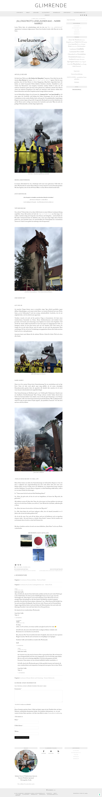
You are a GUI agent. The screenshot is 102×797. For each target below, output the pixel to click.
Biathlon (83, 39)
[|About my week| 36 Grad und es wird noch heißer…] (38, 540)
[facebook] (82, 15)
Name (17, 719)
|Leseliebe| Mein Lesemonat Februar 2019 (50, 570)
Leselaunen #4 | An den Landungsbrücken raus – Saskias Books (36, 584)
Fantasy (85, 42)
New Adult (80, 52)
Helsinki (69, 44)
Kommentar (18, 689)
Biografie (68, 42)
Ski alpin (77, 59)
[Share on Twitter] (19, 565)
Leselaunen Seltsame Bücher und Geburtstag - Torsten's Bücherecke (37, 678)
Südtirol (77, 62)
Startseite (20, 12)
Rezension (72, 56)
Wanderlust (56, 12)
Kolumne (83, 44)
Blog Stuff (72, 42)
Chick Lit (78, 42)
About (28, 12)
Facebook (51, 790)
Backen (80, 40)
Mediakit (47, 15)
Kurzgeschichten (74, 46)
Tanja (16, 588)
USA (71, 64)
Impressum (77, 71)
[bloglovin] (84, 15)
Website (17, 731)
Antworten (19, 617)
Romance (83, 57)
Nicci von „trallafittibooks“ (55, 27)
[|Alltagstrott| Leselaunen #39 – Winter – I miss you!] (38, 555)
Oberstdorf (71, 54)
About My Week (73, 40)
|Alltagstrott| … (26, 547)
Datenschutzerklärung (76, 74)
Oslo (76, 54)
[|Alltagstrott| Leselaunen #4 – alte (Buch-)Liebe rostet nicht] (26, 540)
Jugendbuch (75, 44)
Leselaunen (19, 567)
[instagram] (80, 15)
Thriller (80, 61)
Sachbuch (72, 59)
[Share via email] (15, 565)
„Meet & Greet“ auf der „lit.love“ (41, 80)
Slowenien (82, 59)
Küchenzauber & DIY (79, 12)
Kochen (79, 44)
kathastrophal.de (40, 793)
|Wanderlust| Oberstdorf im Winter (25, 570)
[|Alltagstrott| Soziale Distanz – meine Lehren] (51, 540)
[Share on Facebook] (17, 565)
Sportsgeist (67, 12)
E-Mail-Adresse (19, 725)
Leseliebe (36, 12)
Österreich (78, 66)
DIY (82, 42)
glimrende (51, 5)
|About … (38, 547)
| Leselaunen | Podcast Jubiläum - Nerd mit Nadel (32, 580)
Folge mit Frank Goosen (45, 214)
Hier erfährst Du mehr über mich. (26, 784)
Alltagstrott (46, 12)
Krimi (69, 46)
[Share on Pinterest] (20, 565)
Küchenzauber (81, 46)
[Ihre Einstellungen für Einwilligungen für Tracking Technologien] (99, 794)
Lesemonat (73, 51)
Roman (78, 57)
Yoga (82, 64)
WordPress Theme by (80, 793)
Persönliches (26, 567)
